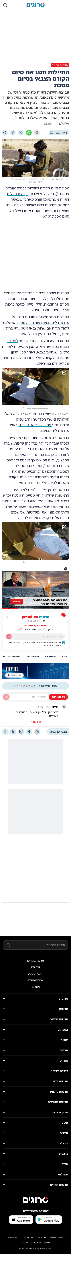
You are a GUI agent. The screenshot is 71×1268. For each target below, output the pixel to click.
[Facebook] (13, 133)
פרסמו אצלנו (57, 1237)
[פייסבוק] (5, 731)
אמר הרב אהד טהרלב (35, 424)
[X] (21, 133)
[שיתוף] (5, 133)
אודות (24, 1242)
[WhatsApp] (29, 133)
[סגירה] (7, 617)
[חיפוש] (5, 5)
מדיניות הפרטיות (40, 1242)
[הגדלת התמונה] (64, 372)
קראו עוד (16, 601)
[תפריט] (65, 5)
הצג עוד (37, 722)
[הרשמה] (9, 636)
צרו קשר (41, 1237)
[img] (35, 386)
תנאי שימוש (14, 1237)
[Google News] (37, 731)
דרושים (35, 967)
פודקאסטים (35, 980)
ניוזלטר (35, 987)
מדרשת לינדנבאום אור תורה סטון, (43, 322)
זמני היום (29, 1237)
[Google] (37, 133)
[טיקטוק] (29, 731)
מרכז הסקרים (35, 961)
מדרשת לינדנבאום (55, 430)
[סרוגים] (35, 1200)
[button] (65, 568)
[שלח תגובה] (6, 697)
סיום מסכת (60, 216)
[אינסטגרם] (21, 731)
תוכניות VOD (35, 974)
